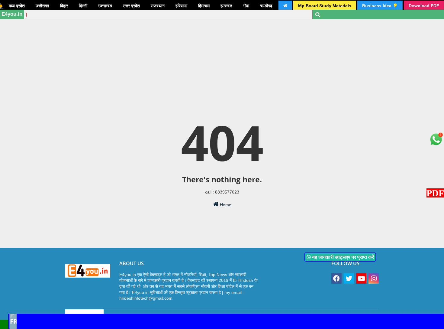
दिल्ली (83, 5)
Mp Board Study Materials (324, 5)
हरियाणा (181, 5)
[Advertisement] (222, 47)
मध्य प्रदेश (17, 5)
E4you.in (12, 14)
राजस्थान (158, 5)
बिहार (64, 5)
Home (225, 204)
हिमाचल (204, 5)
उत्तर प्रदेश (131, 5)
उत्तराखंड (105, 5)
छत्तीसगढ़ (42, 5)
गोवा (246, 5)
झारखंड (226, 5)
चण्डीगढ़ (266, 5)
